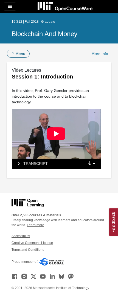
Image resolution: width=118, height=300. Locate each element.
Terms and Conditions (28, 250)
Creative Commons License (32, 243)
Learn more (35, 225)
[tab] (48, 164)
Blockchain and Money (44, 33)
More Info (99, 53)
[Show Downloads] (92, 164)
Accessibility (21, 236)
